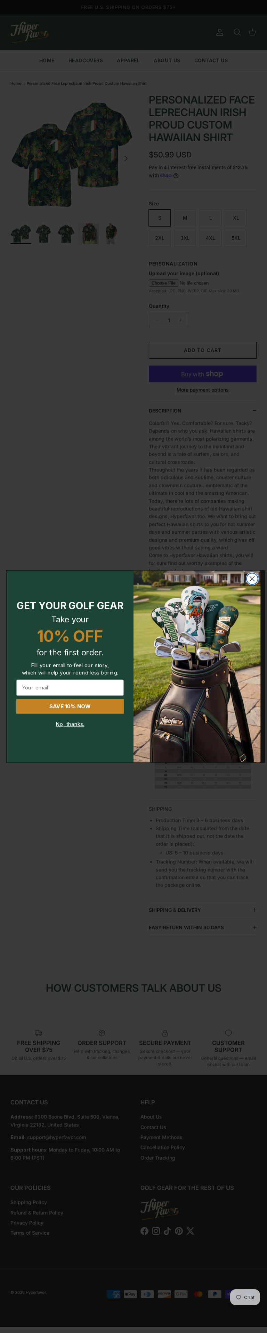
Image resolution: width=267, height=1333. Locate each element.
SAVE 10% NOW (70, 706)
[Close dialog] (252, 578)
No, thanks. (70, 724)
